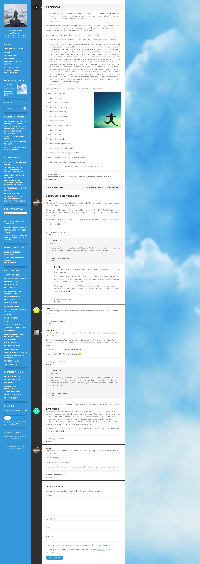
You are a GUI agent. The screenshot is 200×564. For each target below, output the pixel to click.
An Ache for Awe (11, 193)
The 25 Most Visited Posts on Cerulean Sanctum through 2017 (14, 199)
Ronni (57, 267)
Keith (6, 121)
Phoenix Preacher (12, 346)
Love (93, 177)
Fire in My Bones (11, 318)
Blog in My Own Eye (12, 281)
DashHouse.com (11, 306)
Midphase (15, 439)
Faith (58, 177)
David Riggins (52, 409)
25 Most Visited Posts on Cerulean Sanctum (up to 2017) (15, 237)
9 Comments (53, 179)
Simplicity (107, 177)
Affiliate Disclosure (13, 49)
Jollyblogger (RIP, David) (15, 328)
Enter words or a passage (15, 410)
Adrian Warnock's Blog (15, 278)
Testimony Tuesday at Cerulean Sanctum (102, 187)
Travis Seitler (10, 364)
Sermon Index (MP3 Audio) (15, 352)
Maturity (99, 177)
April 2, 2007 (53, 174)
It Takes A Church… (12, 324)
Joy (89, 177)
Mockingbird (10, 339)
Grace (85, 177)
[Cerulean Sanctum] (15, 15)
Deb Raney (8, 383)
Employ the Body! (12, 67)
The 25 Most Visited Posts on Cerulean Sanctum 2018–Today (13, 170)
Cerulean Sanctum (15, 31)
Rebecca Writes (11, 349)
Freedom (64, 177)
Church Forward (12, 296)
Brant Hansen (10, 285)
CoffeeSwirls (10, 300)
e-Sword (8, 315)
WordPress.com (20, 448)
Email (49, 528)
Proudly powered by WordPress (15, 446)
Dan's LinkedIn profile (14, 257)
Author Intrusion (12, 376)
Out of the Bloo (11, 343)
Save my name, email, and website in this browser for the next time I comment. (80, 545)
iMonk (6, 321)
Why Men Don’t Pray (56, 187)
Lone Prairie (9, 331)
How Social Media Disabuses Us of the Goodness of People (13, 183)
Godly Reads (10, 59)
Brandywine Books (12, 380)
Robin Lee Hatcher (12, 395)
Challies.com (10, 288)
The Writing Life (11, 398)
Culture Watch (11, 303)
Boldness (52, 177)
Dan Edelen (55, 241)
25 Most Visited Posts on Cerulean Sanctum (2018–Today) (15, 230)
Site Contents (10, 55)
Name (49, 519)
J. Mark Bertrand (12, 391)
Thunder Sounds (11, 361)
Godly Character (75, 177)
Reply (50, 234)
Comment (50, 496)
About (7, 52)
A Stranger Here (11, 275)
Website (49, 536)
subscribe (101, 550)
